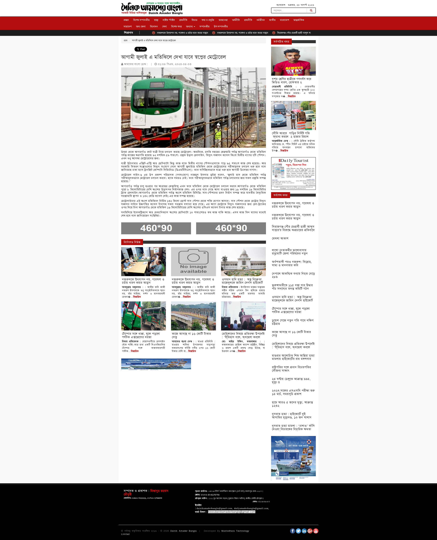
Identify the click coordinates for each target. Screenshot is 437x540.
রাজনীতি (183, 20)
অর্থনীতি (236, 20)
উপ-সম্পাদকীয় (221, 26)
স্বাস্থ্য (156, 20)
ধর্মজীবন (261, 20)
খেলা (164, 26)
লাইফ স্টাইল (169, 20)
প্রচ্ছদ (126, 20)
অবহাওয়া (223, 20)
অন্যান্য (189, 26)
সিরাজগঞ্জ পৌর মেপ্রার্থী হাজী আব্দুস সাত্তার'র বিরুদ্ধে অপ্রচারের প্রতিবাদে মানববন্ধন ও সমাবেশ (294, 32)
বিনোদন (154, 26)
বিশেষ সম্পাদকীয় (141, 20)
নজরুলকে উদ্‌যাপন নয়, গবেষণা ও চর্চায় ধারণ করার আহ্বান (158, 32)
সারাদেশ (128, 26)
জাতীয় (272, 20)
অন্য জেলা (141, 26)
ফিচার (194, 20)
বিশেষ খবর (176, 26)
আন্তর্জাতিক (298, 20)
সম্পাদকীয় (204, 26)
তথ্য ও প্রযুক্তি (208, 20)
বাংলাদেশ (284, 20)
